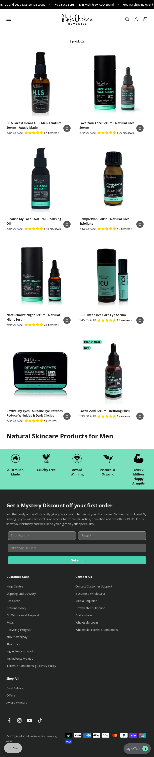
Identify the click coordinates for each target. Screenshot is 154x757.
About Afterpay (16, 637)
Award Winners (16, 702)
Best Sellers (14, 688)
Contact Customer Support (93, 586)
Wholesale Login (86, 622)
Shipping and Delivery (21, 593)
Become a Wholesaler (90, 593)
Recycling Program (19, 630)
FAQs (10, 622)
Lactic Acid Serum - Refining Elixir (104, 411)
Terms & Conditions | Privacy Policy (31, 666)
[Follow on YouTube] (29, 720)
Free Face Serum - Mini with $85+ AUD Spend (84, 4)
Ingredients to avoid (20, 651)
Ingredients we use (19, 658)
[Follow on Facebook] (9, 720)
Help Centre (14, 586)
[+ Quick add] (67, 128)
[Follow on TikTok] (40, 720)
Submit (77, 560)
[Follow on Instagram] (19, 720)
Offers (10, 695)
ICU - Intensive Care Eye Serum (102, 315)
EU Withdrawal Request (22, 615)
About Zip (13, 644)
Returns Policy (16, 608)
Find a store (83, 615)
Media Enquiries (86, 601)
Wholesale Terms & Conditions (96, 630)
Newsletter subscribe (90, 608)
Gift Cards (13, 601)
